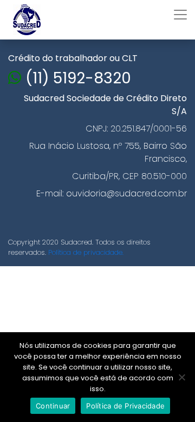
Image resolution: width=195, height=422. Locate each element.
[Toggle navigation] (180, 14)
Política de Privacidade (125, 405)
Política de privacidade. (85, 252)
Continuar (53, 405)
